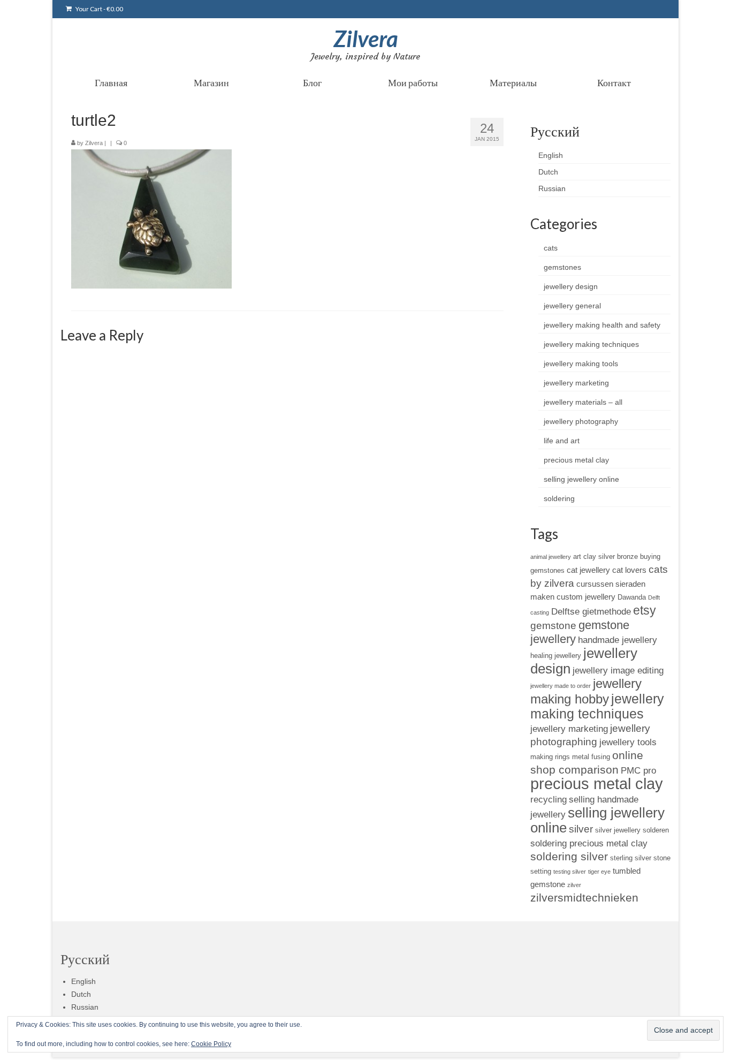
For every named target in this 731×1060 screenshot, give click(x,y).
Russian (552, 188)
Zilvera (365, 38)
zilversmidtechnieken (584, 897)
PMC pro (638, 770)
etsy (644, 610)
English (550, 155)
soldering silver (569, 856)
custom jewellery (586, 596)
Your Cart (98, 9)
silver (581, 829)
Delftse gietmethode (591, 611)
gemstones (562, 267)
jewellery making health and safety (602, 325)
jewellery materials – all (583, 402)
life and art (562, 440)
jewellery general (572, 305)
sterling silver (630, 858)
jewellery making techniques (591, 344)
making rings (550, 757)
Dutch (548, 172)
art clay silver (594, 556)
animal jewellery (550, 557)
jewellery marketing (576, 382)
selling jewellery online (581, 479)
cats (551, 248)
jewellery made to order (560, 686)
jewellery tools (628, 742)
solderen (656, 830)
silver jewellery (618, 830)
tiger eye (599, 871)
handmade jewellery (617, 639)
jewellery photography (581, 421)
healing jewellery (555, 656)
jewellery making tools (581, 363)
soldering (559, 498)
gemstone (553, 625)
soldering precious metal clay (589, 843)
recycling (548, 799)
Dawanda (632, 597)
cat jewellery (588, 569)
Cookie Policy (211, 1044)
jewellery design (571, 286)
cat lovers (629, 569)
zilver (574, 885)
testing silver (569, 871)
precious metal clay (576, 460)
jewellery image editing (618, 670)
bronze (627, 556)
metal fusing (591, 757)
